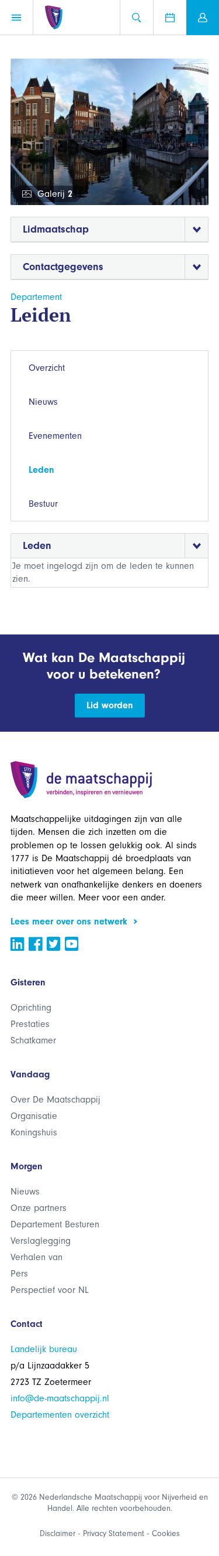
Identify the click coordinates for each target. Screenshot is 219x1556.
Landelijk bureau (44, 1349)
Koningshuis (34, 1132)
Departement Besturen (55, 1224)
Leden (41, 470)
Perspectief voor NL (50, 1290)
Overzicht (47, 368)
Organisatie (34, 1116)
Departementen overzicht (60, 1415)
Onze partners (39, 1208)
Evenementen (55, 436)
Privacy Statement (113, 1533)
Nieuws (43, 402)
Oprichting (31, 1007)
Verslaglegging (41, 1241)
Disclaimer (57, 1533)
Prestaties (30, 1024)
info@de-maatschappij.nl (60, 1398)
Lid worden (109, 705)
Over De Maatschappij (55, 1099)
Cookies (166, 1533)
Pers (19, 1273)
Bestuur (43, 504)
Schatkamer (33, 1040)
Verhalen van (36, 1257)
